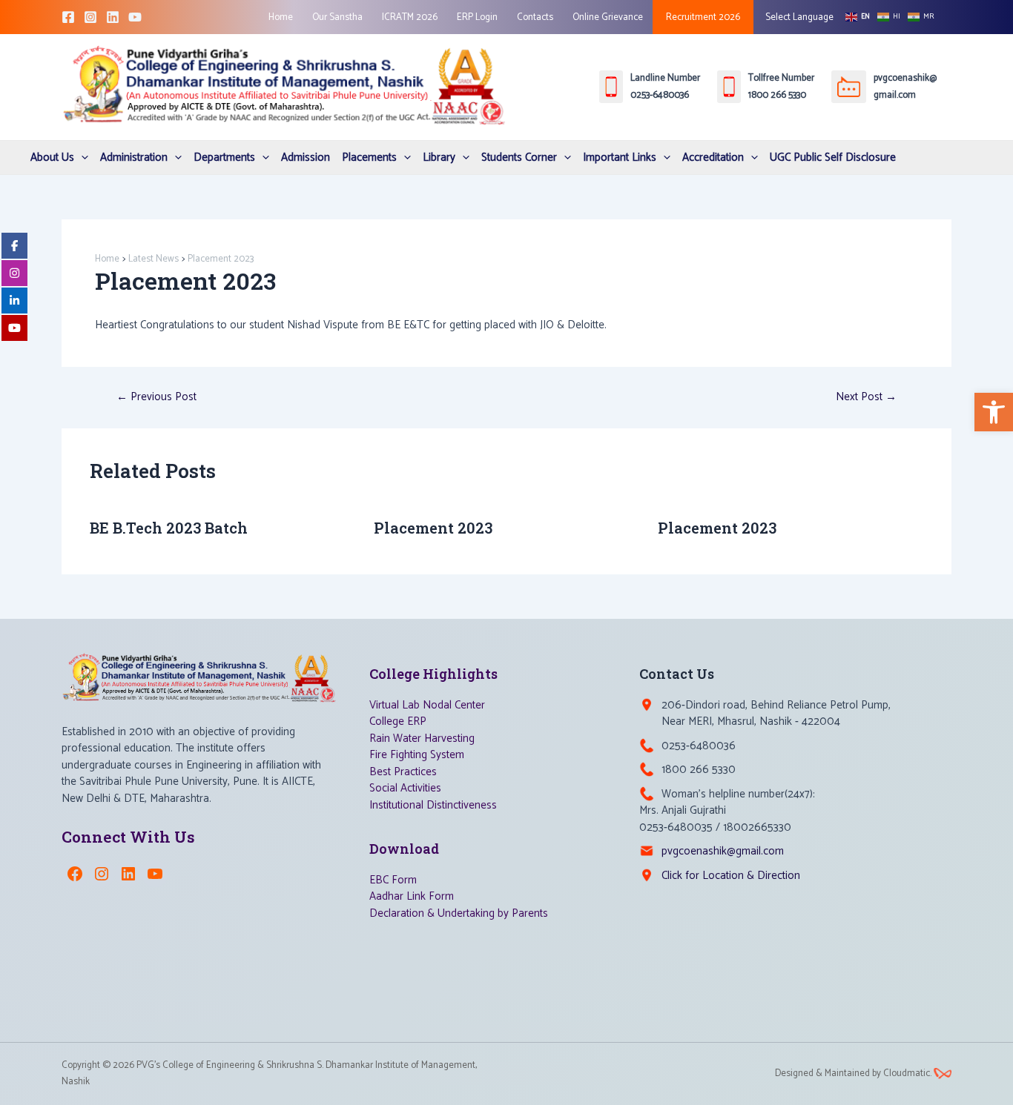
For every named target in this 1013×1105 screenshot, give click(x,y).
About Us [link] (52, 157)
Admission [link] (305, 157)
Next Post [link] (866, 396)
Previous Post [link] (156, 396)
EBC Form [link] (393, 880)
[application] (81, 157)
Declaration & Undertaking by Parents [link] (458, 913)
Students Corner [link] (519, 157)
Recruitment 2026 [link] (703, 17)
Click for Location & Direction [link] (730, 875)
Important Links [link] (619, 157)
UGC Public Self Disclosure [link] (833, 157)
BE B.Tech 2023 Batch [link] (169, 527)
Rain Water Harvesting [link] (422, 738)
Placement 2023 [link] (433, 527)
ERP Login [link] (477, 17)
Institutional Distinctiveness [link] (433, 805)
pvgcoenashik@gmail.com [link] (722, 851)
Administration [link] (134, 157)
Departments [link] (224, 157)
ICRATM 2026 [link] (410, 17)
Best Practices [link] (403, 772)
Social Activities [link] (405, 788)
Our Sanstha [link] (337, 17)
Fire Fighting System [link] (416, 755)
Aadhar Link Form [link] (411, 896)
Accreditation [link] (713, 157)
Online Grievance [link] (608, 17)
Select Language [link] (798, 17)
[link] (993, 412)
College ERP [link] (397, 721)
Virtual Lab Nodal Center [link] (427, 705)
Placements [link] (369, 157)
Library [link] (439, 157)
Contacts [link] (535, 17)
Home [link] (280, 17)
